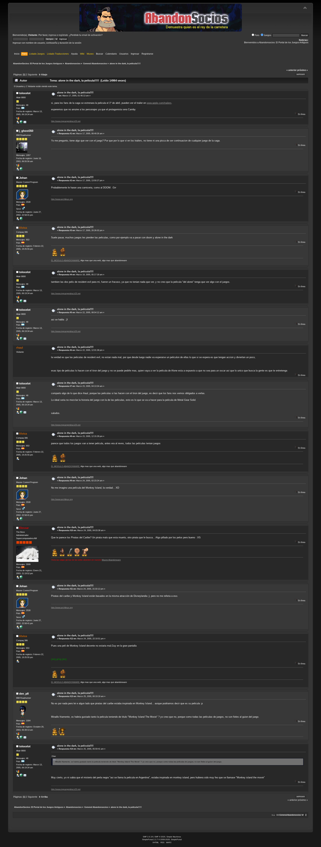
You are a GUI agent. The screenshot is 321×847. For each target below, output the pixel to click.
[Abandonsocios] (21, 219)
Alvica (23, 227)
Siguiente (32, 75)
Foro (257, 35)
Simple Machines (173, 837)
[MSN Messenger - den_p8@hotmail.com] (17, 734)
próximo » (302, 70)
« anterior (291, 70)
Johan (23, 177)
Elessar (24, 527)
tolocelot (24, 93)
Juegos (267, 35)
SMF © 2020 (160, 837)
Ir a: (273, 815)
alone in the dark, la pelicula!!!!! (75, 92)
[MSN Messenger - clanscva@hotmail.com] (17, 166)
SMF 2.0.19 (148, 837)
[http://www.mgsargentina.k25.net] (21, 123)
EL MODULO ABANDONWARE (65, 260)
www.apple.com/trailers (159, 103)
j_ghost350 (26, 130)
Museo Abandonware (111, 560)
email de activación (91, 35)
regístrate (63, 35)
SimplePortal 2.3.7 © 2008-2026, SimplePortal (162, 839)
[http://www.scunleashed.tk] (21, 170)
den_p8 (24, 693)
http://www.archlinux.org (62, 199)
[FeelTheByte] (21, 738)
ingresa (52, 35)
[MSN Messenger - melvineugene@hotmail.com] (17, 119)
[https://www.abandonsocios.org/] (21, 578)
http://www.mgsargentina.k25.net (65, 121)
